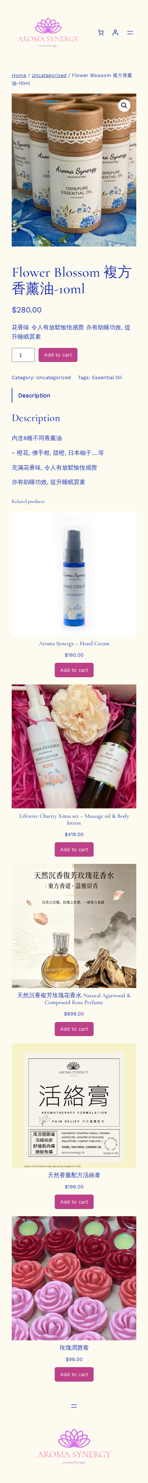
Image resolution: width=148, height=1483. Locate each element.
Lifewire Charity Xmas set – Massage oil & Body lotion (74, 819)
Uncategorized (49, 75)
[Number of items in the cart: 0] (101, 32)
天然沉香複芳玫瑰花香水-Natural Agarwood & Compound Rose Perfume (74, 999)
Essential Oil (107, 377)
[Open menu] (130, 33)
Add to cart (58, 355)
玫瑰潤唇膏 (74, 1347)
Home (19, 75)
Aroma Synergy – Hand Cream (74, 643)
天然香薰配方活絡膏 (74, 1175)
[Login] (115, 32)
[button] (124, 105)
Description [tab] (34, 395)
